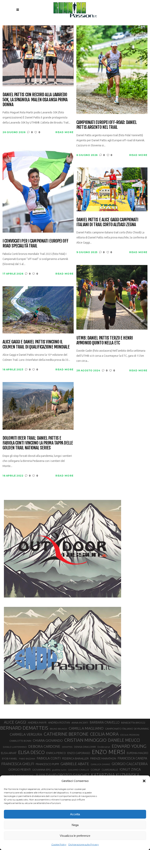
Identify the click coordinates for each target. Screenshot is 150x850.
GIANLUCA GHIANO (100, 764)
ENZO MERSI (108, 752)
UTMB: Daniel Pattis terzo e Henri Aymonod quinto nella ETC (104, 340)
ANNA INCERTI (79, 722)
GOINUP (95, 769)
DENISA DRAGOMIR (85, 746)
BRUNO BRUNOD (58, 729)
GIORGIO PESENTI (19, 769)
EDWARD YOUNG (129, 746)
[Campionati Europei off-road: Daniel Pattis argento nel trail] (111, 69)
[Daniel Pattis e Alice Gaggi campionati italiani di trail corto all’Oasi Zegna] (111, 189)
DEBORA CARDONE (44, 746)
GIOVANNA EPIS (41, 769)
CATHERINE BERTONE (66, 733)
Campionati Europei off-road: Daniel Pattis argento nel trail (106, 125)
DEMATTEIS (67, 747)
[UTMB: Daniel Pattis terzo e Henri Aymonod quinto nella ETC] (111, 297)
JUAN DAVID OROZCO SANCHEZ (62, 775)
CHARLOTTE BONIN (20, 740)
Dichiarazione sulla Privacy (83, 844)
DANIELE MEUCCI (124, 740)
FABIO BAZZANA (27, 759)
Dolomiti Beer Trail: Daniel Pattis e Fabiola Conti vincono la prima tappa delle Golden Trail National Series (38, 443)
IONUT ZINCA (130, 769)
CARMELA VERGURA (26, 734)
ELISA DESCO (31, 752)
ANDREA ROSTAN (59, 722)
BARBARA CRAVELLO (105, 722)
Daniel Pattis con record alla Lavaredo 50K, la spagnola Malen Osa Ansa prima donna (35, 99)
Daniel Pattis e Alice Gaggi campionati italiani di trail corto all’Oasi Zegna (107, 222)
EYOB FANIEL (9, 758)
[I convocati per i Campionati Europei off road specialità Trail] (38, 188)
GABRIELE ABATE (75, 764)
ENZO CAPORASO (78, 753)
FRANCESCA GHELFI (17, 764)
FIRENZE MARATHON (103, 758)
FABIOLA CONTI (49, 758)
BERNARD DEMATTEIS (24, 727)
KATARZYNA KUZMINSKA (115, 774)
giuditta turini (59, 770)
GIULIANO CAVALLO (78, 769)
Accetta (75, 814)
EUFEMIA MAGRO (137, 753)
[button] (144, 781)
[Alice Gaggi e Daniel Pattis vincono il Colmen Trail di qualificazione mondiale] (38, 309)
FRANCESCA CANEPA (132, 758)
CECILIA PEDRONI (129, 735)
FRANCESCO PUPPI (47, 764)
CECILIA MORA (104, 734)
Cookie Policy (58, 844)
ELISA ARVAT (9, 753)
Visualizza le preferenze (75, 835)
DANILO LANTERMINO (15, 747)
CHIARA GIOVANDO (48, 740)
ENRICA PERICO (56, 753)
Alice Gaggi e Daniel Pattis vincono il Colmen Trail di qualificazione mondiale (36, 344)
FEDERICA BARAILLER (75, 758)
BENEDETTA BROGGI (133, 722)
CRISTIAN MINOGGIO (85, 739)
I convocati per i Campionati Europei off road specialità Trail (35, 243)
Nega (75, 825)
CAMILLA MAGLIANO (86, 728)
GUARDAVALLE (110, 769)
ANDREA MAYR (37, 722)
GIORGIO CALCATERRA (130, 764)
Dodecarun (103, 746)
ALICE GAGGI (15, 722)
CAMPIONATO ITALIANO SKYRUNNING (127, 728)
